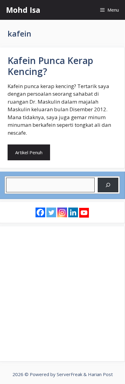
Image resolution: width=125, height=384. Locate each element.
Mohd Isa (23, 10)
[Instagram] (62, 212)
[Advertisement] (62, 294)
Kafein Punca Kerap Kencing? (50, 66)
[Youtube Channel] (84, 213)
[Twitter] (51, 212)
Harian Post (100, 374)
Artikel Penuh (28, 152)
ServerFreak (69, 374)
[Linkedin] (73, 212)
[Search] (108, 185)
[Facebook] (40, 212)
